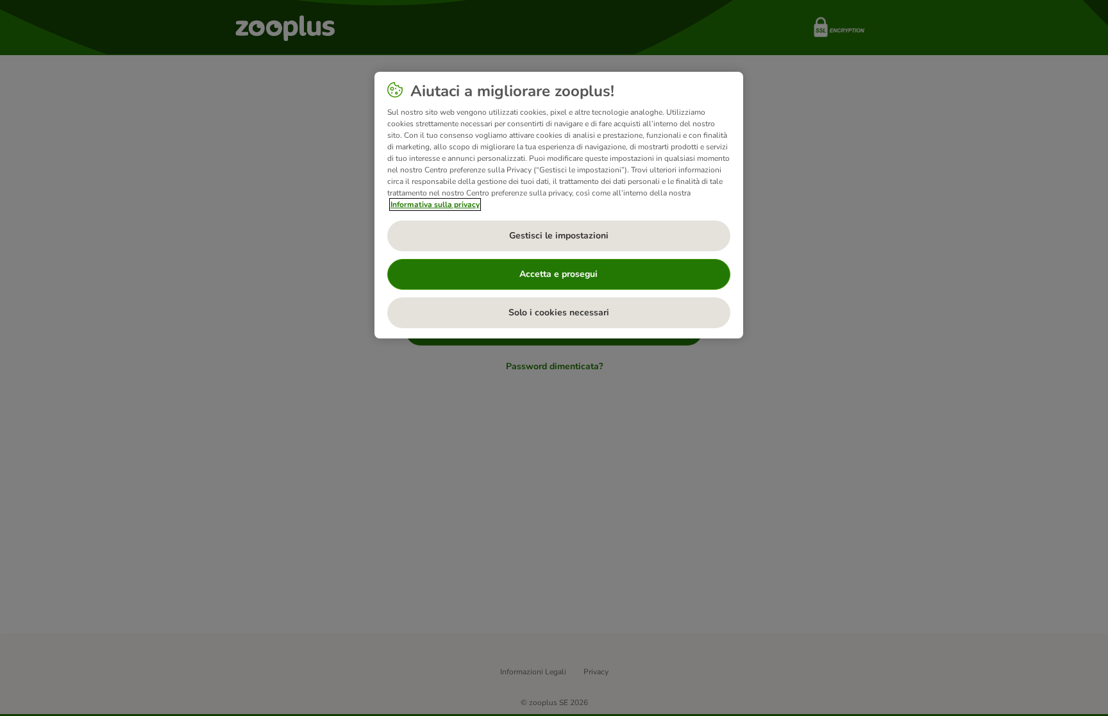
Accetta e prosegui (558, 274)
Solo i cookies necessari (558, 312)
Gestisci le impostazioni (559, 235)
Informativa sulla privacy (435, 204)
